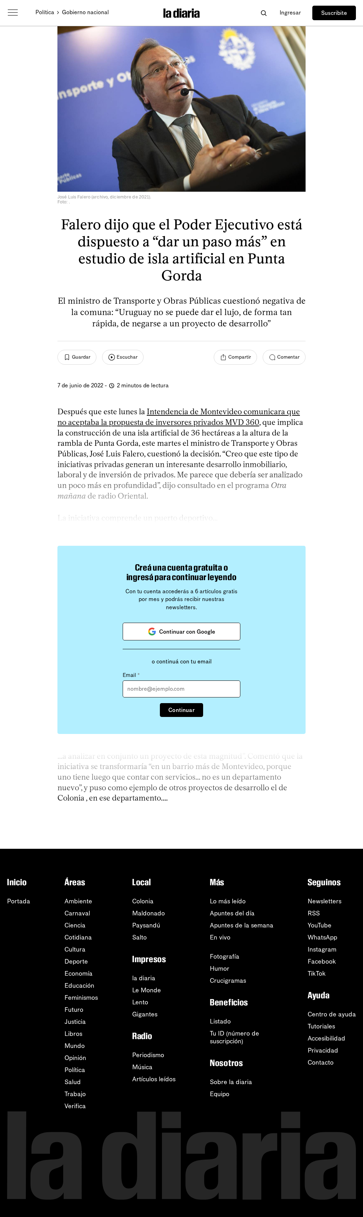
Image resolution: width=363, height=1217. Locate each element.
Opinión (75, 1058)
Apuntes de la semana (241, 925)
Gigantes (144, 1014)
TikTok (317, 973)
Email (131, 675)
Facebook (322, 961)
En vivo (220, 937)
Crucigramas (228, 981)
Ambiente (78, 901)
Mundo (75, 1046)
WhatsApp (322, 937)
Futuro (74, 1010)
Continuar (181, 710)
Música (142, 1067)
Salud (73, 1082)
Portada (18, 901)
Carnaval (77, 913)
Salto (139, 937)
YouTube (319, 925)
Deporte (76, 961)
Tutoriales (321, 1026)
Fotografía (224, 956)
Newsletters (324, 901)
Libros (73, 1034)
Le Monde (146, 990)
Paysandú (146, 925)
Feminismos (81, 998)
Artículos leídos (153, 1079)
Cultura (75, 949)
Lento (140, 1002)
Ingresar (290, 12)
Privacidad (323, 1050)
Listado (220, 1021)
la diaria (143, 978)
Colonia (142, 901)
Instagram (322, 949)
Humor (219, 968)
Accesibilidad (326, 1038)
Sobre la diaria (231, 1082)
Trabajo (75, 1094)
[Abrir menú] (12, 12)
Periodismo (148, 1055)
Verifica (75, 1106)
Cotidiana (78, 937)
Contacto (321, 1062)
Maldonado (148, 913)
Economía (79, 973)
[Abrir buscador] (263, 13)
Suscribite (334, 13)
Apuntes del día (232, 913)
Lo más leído (228, 901)
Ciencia (75, 925)
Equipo (219, 1094)
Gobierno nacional (85, 12)
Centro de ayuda (332, 1014)
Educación (79, 985)
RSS (314, 913)
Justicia (75, 1022)
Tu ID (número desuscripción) (234, 1037)
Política (44, 12)
